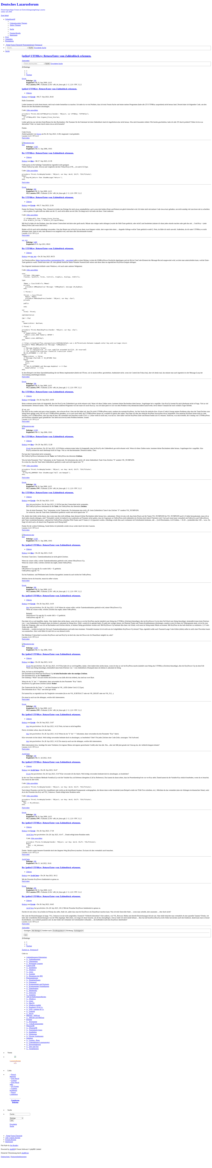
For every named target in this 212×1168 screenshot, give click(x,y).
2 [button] (26, 73)
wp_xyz (24, 240)
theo (23, 145)
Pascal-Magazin (13, 1075)
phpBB (12, 1149)
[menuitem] (18, 23)
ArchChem (26, 754)
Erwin (24, 79)
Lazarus (14, 1080)
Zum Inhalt (5, 15)
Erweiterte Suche (13, 1125)
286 (35, 81)
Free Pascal (15, 1078)
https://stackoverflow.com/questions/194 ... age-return (54, 260)
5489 (35, 242)
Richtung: (70, 931)
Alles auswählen (32, 110)
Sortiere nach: (47, 931)
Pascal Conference (14, 1093)
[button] (29, 75)
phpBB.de (25, 1153)
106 (35, 756)
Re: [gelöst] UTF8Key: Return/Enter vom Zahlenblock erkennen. (51, 545)
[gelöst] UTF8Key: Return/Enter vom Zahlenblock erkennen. (56, 55)
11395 (36, 147)
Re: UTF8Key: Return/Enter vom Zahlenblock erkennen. (48, 153)
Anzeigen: (27, 931)
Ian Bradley (14, 1145)
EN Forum (15, 1086)
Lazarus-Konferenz (13, 1089)
